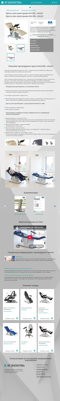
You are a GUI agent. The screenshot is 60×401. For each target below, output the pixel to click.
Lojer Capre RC (8, 311)
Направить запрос (41, 22)
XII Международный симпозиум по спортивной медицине (19, 275)
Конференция (18, 256)
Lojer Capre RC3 (43, 312)
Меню (55, 2)
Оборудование (38, 2)
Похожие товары (35, 49)
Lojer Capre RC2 (43, 345)
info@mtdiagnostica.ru (42, 369)
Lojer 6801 (24, 309)
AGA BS (23, 343)
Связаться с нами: (42, 365)
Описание (33, 43)
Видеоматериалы (35, 47)
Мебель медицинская (13, 10)
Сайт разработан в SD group (44, 376)
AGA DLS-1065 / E (8, 343)
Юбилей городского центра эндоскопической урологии (18, 268)
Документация (34, 45)
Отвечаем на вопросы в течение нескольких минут (42, 35)
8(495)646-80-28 (40, 367)
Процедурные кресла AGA (28, 10)
